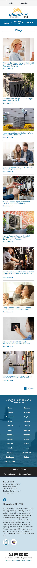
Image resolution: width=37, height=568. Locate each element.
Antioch (27, 408)
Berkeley (27, 412)
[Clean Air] (18, 8)
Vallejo (26, 457)
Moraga (26, 439)
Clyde (10, 421)
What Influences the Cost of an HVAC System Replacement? (18, 168)
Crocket (10, 425)
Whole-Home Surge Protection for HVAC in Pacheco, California (16, 202)
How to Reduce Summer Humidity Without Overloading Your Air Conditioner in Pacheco (17, 237)
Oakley (26, 443)
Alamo (10, 408)
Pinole (27, 448)
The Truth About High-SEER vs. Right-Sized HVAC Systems (18, 99)
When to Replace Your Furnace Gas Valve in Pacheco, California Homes (17, 377)
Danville (27, 425)
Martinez (10, 439)
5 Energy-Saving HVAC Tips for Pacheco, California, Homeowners (16, 342)
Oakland (10, 443)
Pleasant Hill (26, 452)
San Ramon (10, 457)
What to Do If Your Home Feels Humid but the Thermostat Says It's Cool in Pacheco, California (18, 64)
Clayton (27, 417)
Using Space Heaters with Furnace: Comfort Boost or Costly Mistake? (17, 308)
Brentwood (10, 417)
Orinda (10, 448)
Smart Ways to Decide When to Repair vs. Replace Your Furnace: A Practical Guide (18, 273)
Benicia (10, 412)
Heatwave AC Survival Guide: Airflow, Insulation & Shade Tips (18, 134)
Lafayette (26, 434)
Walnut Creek (10, 461)
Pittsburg (10, 452)
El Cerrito (27, 430)
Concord (27, 421)
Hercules (10, 434)
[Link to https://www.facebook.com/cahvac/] (4, 499)
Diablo (10, 430)
